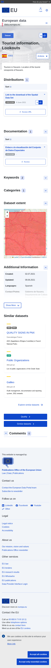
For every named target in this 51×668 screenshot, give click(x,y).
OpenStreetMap (26, 257)
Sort (7, 87)
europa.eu (22, 607)
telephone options (19, 622)
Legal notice (7, 523)
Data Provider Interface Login (15, 584)
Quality (24, 417)
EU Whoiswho (8, 576)
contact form (20, 625)
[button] (41, 1)
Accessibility (7, 530)
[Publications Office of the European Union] (24, 461)
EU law (5, 564)
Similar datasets (24, 424)
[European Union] (24, 601)
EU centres (25, 628)
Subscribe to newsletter (12, 491)
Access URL (27, 112)
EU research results (10, 572)
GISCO (44, 257)
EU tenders (7, 568)
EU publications (9, 580)
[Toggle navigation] (46, 23)
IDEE (10, 56)
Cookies (5, 527)
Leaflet (15, 257)
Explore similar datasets (30, 404)
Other (7, 509)
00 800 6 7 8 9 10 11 (17, 619)
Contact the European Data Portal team (19, 488)
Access (27, 162)
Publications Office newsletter (15, 550)
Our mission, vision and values (15, 547)
